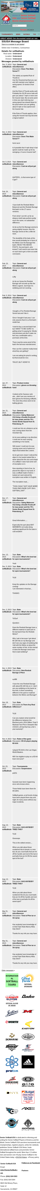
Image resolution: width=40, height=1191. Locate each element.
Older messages (8, 970)
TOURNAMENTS (7, 34)
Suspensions (26, 768)
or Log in (27, 29)
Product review (23, 383)
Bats (19, 554)
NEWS (18, 34)
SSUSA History (21, 1157)
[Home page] (6, 24)
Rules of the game (24, 739)
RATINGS (26, 34)
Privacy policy (34, 1157)
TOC (34, 34)
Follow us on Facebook (31, 1163)
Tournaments (22, 766)
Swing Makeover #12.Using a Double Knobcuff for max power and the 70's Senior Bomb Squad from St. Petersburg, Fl (23, 419)
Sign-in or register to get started (13, 44)
